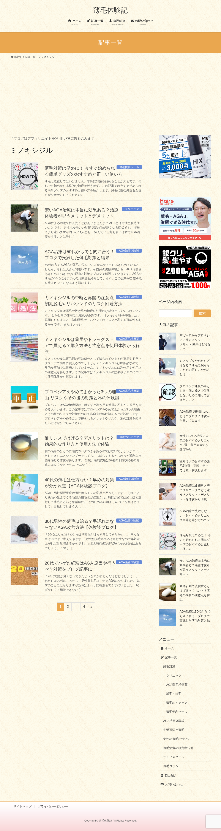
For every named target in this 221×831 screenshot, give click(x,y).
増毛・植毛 (173, 693)
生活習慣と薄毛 (173, 730)
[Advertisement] (110, 92)
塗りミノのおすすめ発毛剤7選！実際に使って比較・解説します (195, 466)
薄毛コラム (170, 766)
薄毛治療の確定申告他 (178, 748)
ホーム (169, 648)
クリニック (173, 675)
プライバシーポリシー (53, 806)
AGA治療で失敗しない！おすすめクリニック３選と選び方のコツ (195, 515)
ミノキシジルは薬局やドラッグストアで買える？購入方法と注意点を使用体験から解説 (92, 345)
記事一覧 (170, 657)
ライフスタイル (173, 757)
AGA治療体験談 (174, 721)
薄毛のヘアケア (176, 702)
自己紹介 (170, 775)
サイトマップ (22, 806)
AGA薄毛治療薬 (177, 684)
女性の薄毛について (176, 739)
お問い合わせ (173, 784)
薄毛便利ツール (176, 711)
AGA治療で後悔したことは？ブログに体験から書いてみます (195, 416)
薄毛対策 (169, 666)
